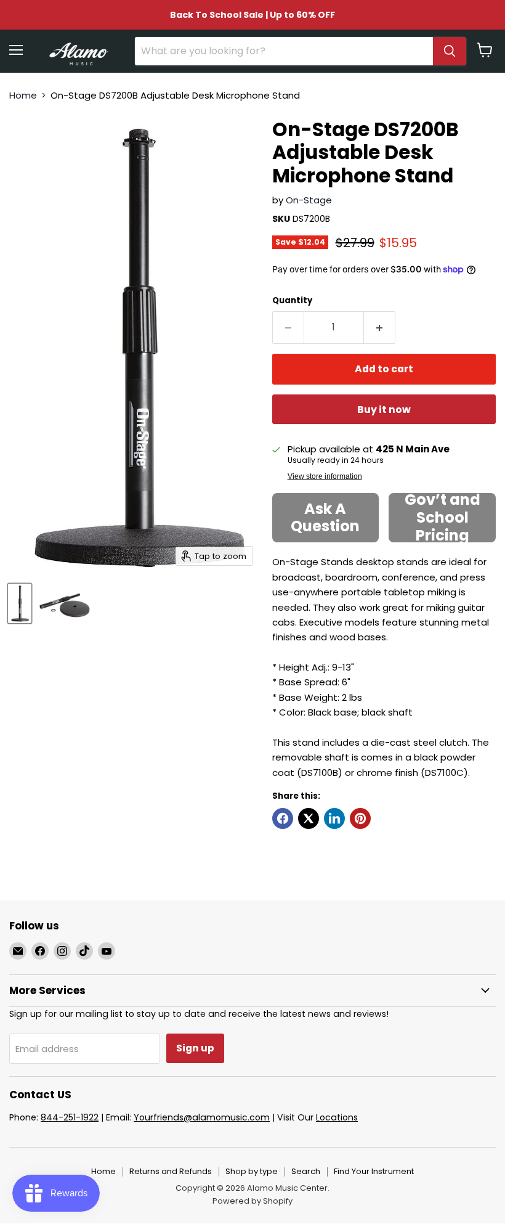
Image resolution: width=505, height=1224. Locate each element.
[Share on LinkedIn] (334, 818)
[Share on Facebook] (282, 818)
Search (305, 1171)
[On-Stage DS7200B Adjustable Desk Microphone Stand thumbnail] (19, 603)
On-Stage (309, 200)
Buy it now (384, 409)
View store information (325, 476)
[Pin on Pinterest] (360, 818)
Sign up (195, 1048)
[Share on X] (308, 818)
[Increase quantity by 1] (379, 327)
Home (23, 95)
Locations (337, 1117)
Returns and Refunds (170, 1171)
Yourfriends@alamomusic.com (202, 1117)
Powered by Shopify (252, 1201)
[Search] (449, 51)
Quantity (292, 300)
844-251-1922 (70, 1117)
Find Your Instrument (374, 1171)
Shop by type (251, 1171)
